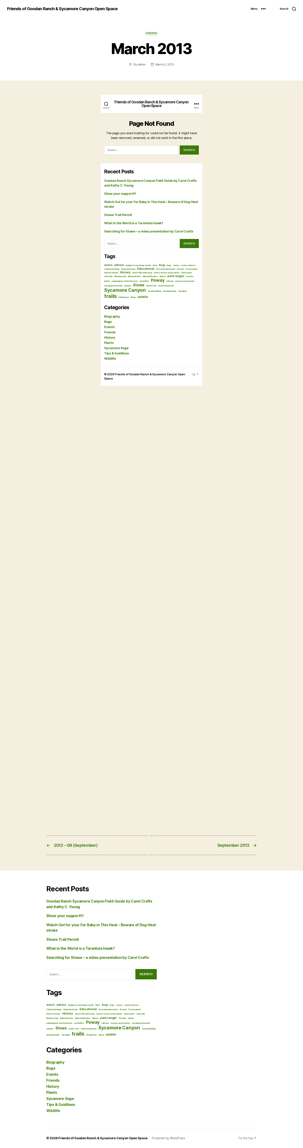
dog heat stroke (70, 1009)
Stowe (61, 1028)
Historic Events (53, 1014)
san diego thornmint (141, 1023)
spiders (49, 1029)
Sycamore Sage (60, 1098)
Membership (52, 1018)
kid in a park (129, 1014)
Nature (95, 1018)
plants (131, 1018)
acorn (50, 1004)
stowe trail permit (88, 1029)
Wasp (101, 1035)
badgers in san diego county (81, 1005)
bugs (111, 1005)
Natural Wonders (82, 1018)
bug (104, 1004)
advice (61, 1004)
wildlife (111, 1034)
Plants (51, 1092)
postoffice (79, 1023)
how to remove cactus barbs (109, 1014)
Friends (151, 33)
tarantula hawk (52, 1035)
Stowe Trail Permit (62, 939)
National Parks (66, 1018)
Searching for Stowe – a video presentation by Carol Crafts (97, 957)
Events (52, 1074)
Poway (93, 1022)
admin (142, 64)
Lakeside (140, 1014)
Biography (55, 1062)
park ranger (108, 1018)
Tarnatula (65, 1035)
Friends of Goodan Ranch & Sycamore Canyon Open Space (62, 9)
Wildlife (53, 1111)
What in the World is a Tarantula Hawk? (80, 948)
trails (78, 1034)
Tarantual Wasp (149, 1029)
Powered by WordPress (168, 1138)
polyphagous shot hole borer (59, 1023)
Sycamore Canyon (119, 1028)
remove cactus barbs (120, 1023)
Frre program (134, 1009)
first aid (123, 1009)
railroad (105, 1023)
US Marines (91, 1035)
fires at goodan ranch (108, 1009)
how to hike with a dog (85, 1014)
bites (97, 1005)
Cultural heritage (53, 1009)
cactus (119, 1005)
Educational (88, 1009)
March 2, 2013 (165, 64)
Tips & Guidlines (60, 1104)
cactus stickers (131, 1005)
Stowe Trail (74, 1029)
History (67, 1013)
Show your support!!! (65, 916)
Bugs (50, 1068)
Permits (122, 1018)
